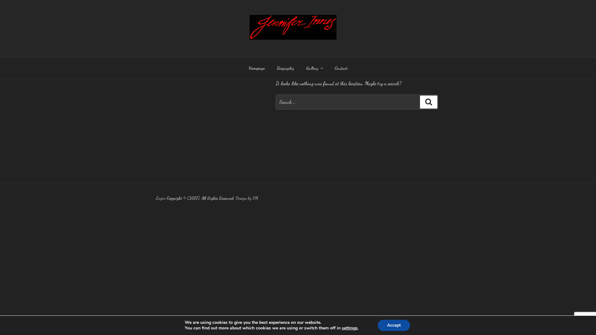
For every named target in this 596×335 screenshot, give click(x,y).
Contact (341, 68)
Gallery (312, 68)
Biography (285, 68)
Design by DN (247, 198)
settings (350, 328)
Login (160, 198)
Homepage (257, 68)
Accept (394, 325)
